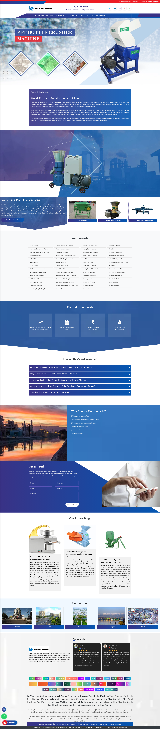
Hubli (107, 689)
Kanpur (45, 689)
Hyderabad (120, 684)
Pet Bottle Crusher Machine (38, 272)
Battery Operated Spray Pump (118, 262)
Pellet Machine (34, 262)
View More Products (12, 220)
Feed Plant (86, 259)
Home (37, 15)
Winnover (112, 265)
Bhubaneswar (89, 689)
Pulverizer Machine (115, 246)
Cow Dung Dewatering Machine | (128, 1)
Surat (87, 678)
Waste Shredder (61, 262)
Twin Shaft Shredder (112, 220)
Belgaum (114, 689)
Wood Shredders (61, 269)
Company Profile (47, 15)
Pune (73, 684)
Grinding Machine (88, 279)
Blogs (78, 15)
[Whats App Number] (4, 716)
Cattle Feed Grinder (62, 265)
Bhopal (111, 627)
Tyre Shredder (113, 282)
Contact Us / (94, 724)
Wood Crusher (34, 265)
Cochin (81, 689)
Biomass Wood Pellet (115, 269)
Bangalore (33, 684)
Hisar (17, 627)
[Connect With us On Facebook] (105, 8)
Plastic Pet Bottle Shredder (64, 272)
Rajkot (81, 678)
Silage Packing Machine (37, 275)
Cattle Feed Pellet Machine (64, 246)
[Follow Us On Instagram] (120, 8)
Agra (128, 684)
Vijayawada (99, 689)
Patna (32, 678)
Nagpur (67, 684)
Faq (82, 15)
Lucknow (53, 689)
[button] (12, 51)
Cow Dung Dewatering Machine (39, 252)
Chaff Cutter (86, 289)
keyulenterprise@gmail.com (80, 10)
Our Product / (61, 724)
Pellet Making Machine (63, 249)
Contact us (90, 15)
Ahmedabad (60, 678)
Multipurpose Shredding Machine (66, 255)
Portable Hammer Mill (89, 275)
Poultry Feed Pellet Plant (90, 269)
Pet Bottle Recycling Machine (65, 259)
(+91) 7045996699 (80, 7)
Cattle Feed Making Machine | (149, 1)
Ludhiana (95, 684)
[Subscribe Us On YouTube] (124, 8)
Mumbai (59, 684)
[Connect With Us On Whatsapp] (129, 8)
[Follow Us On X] (110, 8)
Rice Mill (111, 249)
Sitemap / (86, 724)
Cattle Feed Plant (88, 262)
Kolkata (67, 689)
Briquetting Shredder (89, 272)
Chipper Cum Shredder (89, 246)
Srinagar (49, 627)
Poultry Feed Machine (89, 265)
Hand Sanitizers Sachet (116, 255)
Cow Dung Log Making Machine (39, 289)
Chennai (102, 684)
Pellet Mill (33, 259)
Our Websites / (104, 724)
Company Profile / (50, 724)
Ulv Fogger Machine (36, 282)
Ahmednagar (43, 684)
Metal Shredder (114, 285)
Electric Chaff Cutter (89, 282)
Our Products (60, 15)
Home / (41, 724)
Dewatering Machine (36, 255)
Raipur (46, 678)
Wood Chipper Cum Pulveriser (65, 282)
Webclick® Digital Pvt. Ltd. (97, 727)
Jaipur (74, 689)
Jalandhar (87, 684)
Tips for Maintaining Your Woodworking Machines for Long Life (78, 554)
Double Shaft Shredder (142, 220)
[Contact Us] (4, 708)
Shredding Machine (62, 252)
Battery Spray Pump (115, 252)
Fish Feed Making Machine (38, 269)
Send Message (72, 505)
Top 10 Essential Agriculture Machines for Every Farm (112, 561)
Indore (143, 627)
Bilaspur (38, 678)
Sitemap (71, 15)
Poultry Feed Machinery (90, 249)
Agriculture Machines (36, 285)
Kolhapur (52, 684)
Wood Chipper (34, 246)
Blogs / (80, 724)
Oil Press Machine (88, 285)
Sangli (79, 684)
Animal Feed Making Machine (65, 279)
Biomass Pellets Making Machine (66, 275)
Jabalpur (127, 678)
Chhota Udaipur (72, 678)
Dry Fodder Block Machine (82, 220)
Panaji (52, 678)
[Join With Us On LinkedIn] (115, 8)
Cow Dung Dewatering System (39, 249)
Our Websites (100, 15)
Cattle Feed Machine (36, 279)
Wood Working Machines (116, 259)
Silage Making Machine (90, 255)
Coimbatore (111, 684)
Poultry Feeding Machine (90, 252)
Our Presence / (71, 724)
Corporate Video (115, 724)
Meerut (60, 689)
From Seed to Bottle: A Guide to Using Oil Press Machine (43, 558)
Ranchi (80, 627)
